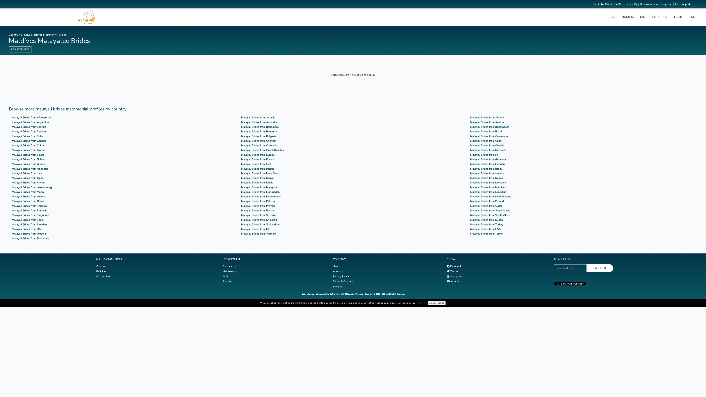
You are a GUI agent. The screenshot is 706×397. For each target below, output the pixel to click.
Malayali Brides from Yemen (486, 233)
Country (13, 35)
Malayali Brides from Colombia (259, 145)
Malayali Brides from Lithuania (488, 182)
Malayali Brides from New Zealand (490, 196)
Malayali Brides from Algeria (487, 117)
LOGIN (693, 17)
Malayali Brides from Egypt (28, 155)
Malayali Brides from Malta (28, 192)
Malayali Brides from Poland (487, 201)
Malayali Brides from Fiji (484, 155)
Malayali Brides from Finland (28, 159)
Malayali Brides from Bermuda (259, 131)
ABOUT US (628, 17)
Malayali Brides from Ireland (257, 169)
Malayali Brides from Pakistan (258, 201)
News (336, 266)
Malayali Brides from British (28, 136)
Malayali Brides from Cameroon (489, 136)
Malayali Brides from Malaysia (259, 187)
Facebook (455, 266)
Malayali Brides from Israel (486, 169)
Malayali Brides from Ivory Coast (260, 173)
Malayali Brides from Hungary (487, 164)
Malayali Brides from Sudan (486, 220)
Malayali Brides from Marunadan (260, 192)
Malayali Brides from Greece (28, 164)
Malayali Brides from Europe (258, 155)
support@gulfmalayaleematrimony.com (648, 4)
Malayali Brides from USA (485, 229)
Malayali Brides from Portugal (29, 206)
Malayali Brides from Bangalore (260, 127)
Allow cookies (436, 302)
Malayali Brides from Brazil (486, 131)
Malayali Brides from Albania (258, 117)
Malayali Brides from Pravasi (258, 206)
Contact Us (229, 266)
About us (338, 271)
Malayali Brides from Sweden (29, 224)
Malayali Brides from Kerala (486, 178)
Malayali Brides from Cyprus (28, 150)
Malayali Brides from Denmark (488, 150)
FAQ (642, 17)
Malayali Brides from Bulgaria (258, 136)
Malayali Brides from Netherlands (261, 196)
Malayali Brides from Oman (28, 201)
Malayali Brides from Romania (29, 210)
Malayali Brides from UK (255, 229)
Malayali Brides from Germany (488, 159)
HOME (612, 17)
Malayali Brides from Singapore (30, 215)
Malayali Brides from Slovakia (258, 215)
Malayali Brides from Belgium (29, 131)
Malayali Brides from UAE (27, 229)
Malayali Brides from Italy (27, 173)
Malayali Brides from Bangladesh (489, 127)
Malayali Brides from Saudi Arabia (490, 210)
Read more (421, 302)
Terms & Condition (343, 281)
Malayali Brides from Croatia (487, 145)
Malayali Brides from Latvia (257, 182)
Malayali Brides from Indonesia (30, 169)
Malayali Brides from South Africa (490, 215)
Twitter (454, 271)
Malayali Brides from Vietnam (258, 233)
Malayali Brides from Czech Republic (262, 150)
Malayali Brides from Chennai (258, 141)
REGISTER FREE (20, 49)
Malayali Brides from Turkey (486, 224)
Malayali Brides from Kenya (257, 178)
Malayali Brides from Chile (485, 141)
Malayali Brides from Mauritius (488, 192)
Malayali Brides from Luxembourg (32, 187)
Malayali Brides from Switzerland (260, 224)
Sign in (227, 281)
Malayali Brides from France (257, 159)
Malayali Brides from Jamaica (487, 173)
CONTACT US (659, 17)
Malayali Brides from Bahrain (29, 127)
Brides (62, 35)
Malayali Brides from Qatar (486, 206)
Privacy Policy (341, 276)
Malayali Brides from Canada (29, 141)
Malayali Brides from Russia (257, 210)
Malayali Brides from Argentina (30, 122)
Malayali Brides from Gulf (256, 164)
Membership (230, 271)
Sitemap (338, 286)
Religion (101, 271)
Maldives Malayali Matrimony (38, 35)
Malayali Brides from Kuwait (28, 182)
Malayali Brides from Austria (487, 122)
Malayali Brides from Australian (259, 122)
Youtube (455, 281)
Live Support (682, 4)
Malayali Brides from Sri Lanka (259, 220)
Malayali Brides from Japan (28, 178)
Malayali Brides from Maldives (488, 187)
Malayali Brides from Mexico (29, 196)
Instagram (455, 276)
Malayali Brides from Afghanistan (31, 117)
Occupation (103, 276)
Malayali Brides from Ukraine (29, 233)
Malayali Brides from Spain (28, 220)
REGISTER (678, 17)
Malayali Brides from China (28, 145)
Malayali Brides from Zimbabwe (30, 238)
